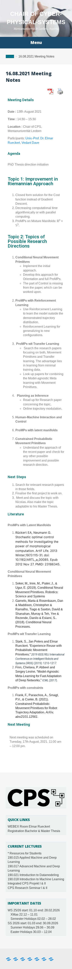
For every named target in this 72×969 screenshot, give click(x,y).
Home (10, 56)
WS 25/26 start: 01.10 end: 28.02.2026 (34, 910)
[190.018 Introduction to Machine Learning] (37, 959)
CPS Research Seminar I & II (27, 888)
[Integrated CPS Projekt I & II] (44, 959)
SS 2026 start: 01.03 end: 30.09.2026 (33, 923)
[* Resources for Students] (8, 959)
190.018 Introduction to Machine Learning (36, 879)
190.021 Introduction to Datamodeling (33, 875)
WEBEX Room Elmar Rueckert (29, 826)
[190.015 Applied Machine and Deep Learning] (15, 959)
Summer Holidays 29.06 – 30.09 (32, 927)
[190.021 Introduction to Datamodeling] (29, 959)
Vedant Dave (30, 142)
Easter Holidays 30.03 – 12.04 (31, 931)
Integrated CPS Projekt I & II (27, 883)
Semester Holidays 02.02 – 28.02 (33, 918)
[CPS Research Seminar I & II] (51, 959)
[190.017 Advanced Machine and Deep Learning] (22, 959)
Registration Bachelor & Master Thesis (34, 831)
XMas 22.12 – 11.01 (24, 914)
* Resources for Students (24, 853)
